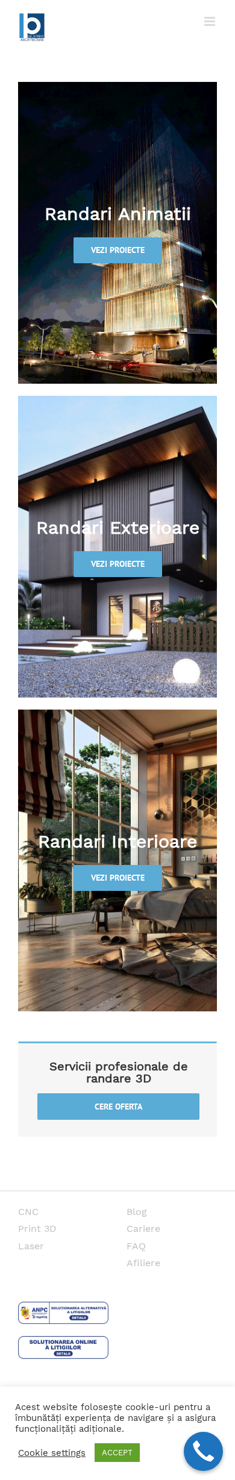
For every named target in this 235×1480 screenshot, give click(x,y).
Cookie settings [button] (52, 1452)
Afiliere (143, 1263)
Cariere (143, 1228)
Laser (31, 1246)
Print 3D (37, 1228)
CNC (28, 1211)
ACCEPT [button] (117, 1452)
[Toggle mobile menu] (210, 21)
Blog (137, 1211)
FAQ (136, 1246)
